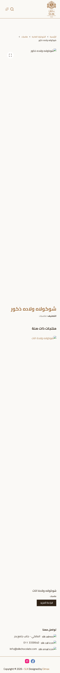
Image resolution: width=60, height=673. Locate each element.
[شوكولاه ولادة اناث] (30, 460)
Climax (45, 669)
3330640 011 (31, 642)
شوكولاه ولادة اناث (44, 590)
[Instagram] (27, 661)
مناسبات (43, 316)
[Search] (12, 9)
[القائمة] (7, 9)
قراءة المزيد (46, 602)
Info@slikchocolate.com (23, 648)
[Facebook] (33, 661)
